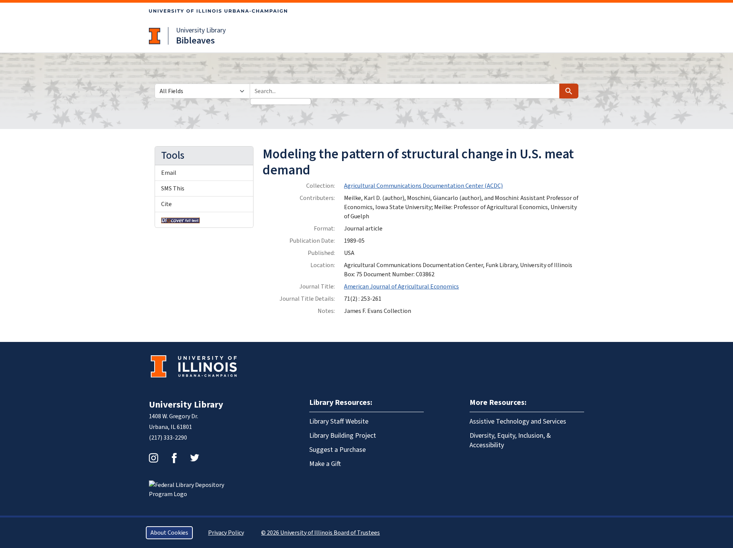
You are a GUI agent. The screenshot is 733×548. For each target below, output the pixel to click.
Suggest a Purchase (337, 450)
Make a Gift (325, 464)
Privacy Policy (226, 533)
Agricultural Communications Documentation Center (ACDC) (423, 186)
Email (168, 173)
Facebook (174, 458)
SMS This (172, 188)
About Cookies (169, 533)
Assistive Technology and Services (518, 421)
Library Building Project (342, 435)
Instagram (153, 458)
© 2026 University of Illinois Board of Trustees (320, 533)
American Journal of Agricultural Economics (401, 286)
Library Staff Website (338, 421)
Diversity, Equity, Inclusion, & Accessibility (510, 440)
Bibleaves (195, 40)
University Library (201, 30)
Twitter (195, 458)
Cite (166, 204)
